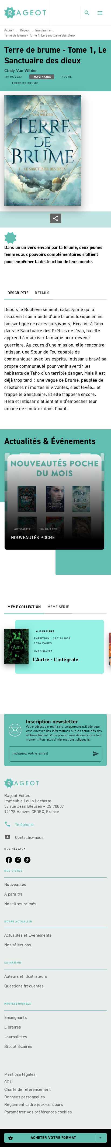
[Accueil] (27, 13)
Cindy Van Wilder (20, 70)
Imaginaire (43, 30)
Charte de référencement (27, 1089)
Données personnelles (24, 1097)
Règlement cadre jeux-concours (33, 1104)
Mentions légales (19, 1074)
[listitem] (8, 859)
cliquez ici (83, 739)
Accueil (9, 30)
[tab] (18, 293)
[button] (41, 76)
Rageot (25, 30)
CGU (9, 1082)
